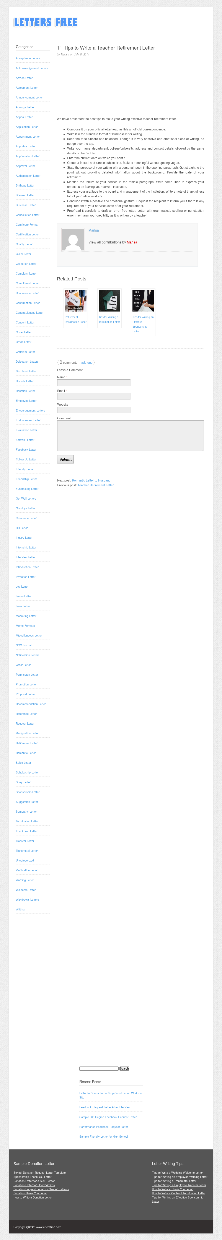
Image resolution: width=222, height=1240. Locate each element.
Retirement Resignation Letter (76, 319)
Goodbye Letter (25, 508)
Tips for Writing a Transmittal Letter (174, 1181)
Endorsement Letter (28, 420)
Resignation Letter (27, 733)
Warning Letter (25, 880)
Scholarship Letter (27, 772)
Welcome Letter (26, 890)
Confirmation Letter (28, 303)
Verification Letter (27, 870)
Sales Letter (23, 762)
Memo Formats (25, 625)
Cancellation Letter (27, 215)
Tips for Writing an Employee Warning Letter (179, 1177)
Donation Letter (25, 391)
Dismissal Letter (26, 371)
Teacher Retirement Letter (96, 485)
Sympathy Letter (26, 811)
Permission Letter (27, 674)
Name (62, 377)
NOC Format (24, 645)
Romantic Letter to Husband (91, 480)
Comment (64, 418)
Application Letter (27, 127)
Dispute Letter (24, 381)
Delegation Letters (27, 361)
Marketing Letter (26, 616)
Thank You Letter (26, 831)
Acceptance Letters (28, 58)
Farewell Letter (25, 440)
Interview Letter (25, 557)
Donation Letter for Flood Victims (34, 1185)
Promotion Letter (26, 684)
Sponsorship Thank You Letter (32, 1177)
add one (87, 362)
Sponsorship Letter (27, 792)
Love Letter (23, 606)
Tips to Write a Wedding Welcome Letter (177, 1172)
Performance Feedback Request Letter (103, 1127)
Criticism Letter (25, 352)
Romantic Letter (26, 753)
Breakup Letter (25, 195)
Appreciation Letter (27, 156)
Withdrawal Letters (27, 899)
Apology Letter (25, 107)
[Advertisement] (130, 86)
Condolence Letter (27, 293)
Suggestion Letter (27, 802)
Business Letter (26, 205)
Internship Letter (26, 547)
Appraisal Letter (26, 146)
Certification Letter (27, 234)
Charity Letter (24, 244)
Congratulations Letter (29, 312)
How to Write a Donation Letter (32, 1197)
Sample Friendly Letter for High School (103, 1136)
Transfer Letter (25, 841)
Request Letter (25, 723)
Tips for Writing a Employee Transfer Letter (179, 1185)
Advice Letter (24, 78)
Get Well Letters (26, 498)
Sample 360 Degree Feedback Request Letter (108, 1117)
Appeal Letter (24, 117)
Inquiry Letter (24, 537)
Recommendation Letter (31, 704)
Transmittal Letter (27, 850)
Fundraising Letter (27, 489)
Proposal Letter (25, 694)
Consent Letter (25, 322)
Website (62, 404)
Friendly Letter (25, 469)
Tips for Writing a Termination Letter (109, 319)
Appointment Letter (28, 136)
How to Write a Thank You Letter (172, 1189)
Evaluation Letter (26, 430)
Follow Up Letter (26, 459)
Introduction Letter (27, 567)
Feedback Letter (26, 449)
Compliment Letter (27, 283)
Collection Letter (26, 264)
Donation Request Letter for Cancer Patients (41, 1189)
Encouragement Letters (30, 410)
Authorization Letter (28, 175)
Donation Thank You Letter (30, 1193)
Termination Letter (27, 821)
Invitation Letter (25, 577)
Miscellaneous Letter (29, 635)
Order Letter (23, 665)
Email (62, 390)
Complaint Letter (26, 273)
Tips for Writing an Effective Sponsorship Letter (143, 324)
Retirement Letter (27, 743)
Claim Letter (23, 254)
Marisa (93, 230)
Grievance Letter (26, 518)
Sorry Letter (23, 782)
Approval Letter (25, 166)
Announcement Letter (29, 97)
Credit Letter (23, 342)
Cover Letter (23, 332)
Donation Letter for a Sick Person (34, 1181)
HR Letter (22, 528)
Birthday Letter (25, 185)
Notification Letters (27, 655)
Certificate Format (27, 224)
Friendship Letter (26, 479)
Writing (20, 909)
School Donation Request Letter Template (39, 1172)
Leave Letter (23, 596)
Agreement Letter (27, 87)
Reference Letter (26, 714)
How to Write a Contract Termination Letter (178, 1193)
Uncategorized (25, 860)
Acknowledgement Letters (32, 68)
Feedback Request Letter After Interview (104, 1107)
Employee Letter (26, 400)
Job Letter (22, 586)
